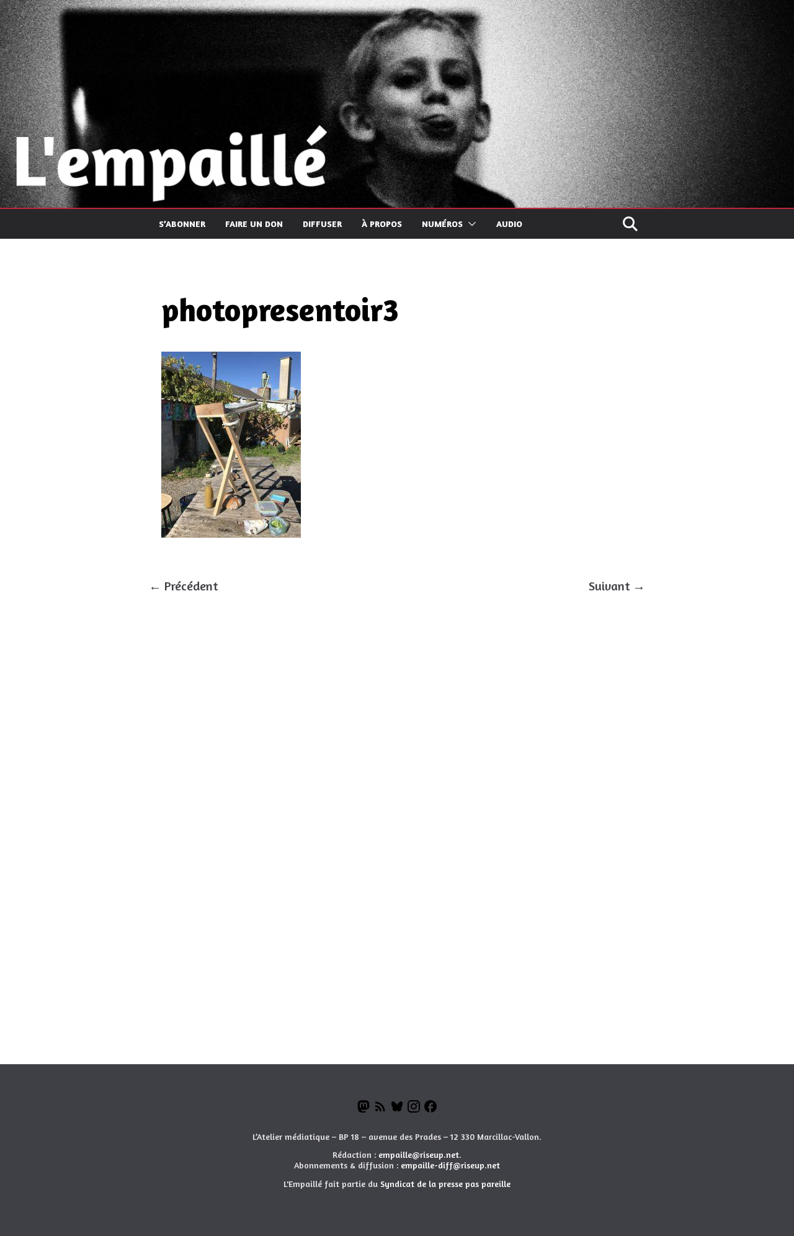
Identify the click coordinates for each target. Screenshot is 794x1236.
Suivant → (617, 586)
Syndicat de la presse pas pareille (445, 1183)
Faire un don (254, 223)
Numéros (442, 223)
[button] (469, 224)
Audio (509, 223)
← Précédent (183, 586)
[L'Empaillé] (397, 11)
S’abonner (182, 223)
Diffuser (322, 223)
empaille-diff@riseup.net (450, 1165)
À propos (382, 223)
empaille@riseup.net (418, 1154)
